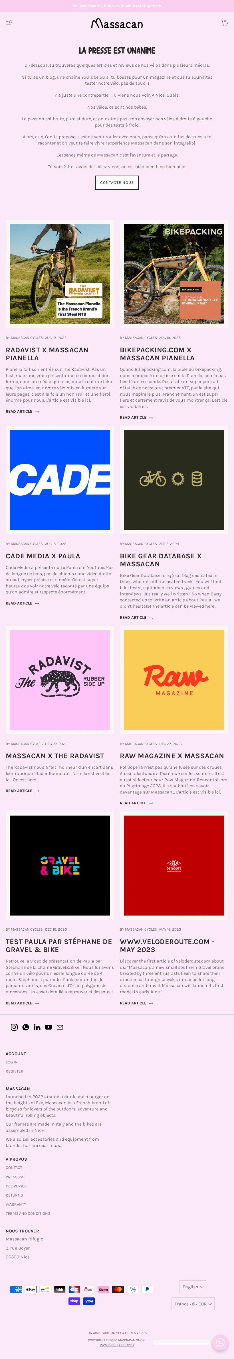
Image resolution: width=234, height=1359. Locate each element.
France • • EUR (191, 1304)
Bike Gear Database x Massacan (161, 560)
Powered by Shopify (117, 1345)
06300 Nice (18, 1257)
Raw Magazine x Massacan (172, 756)
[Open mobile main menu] (9, 23)
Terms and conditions (28, 1213)
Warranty (16, 1204)
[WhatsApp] (25, 1027)
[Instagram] (14, 1027)
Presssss (15, 1177)
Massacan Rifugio (24, 1239)
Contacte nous (117, 182)
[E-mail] (60, 1027)
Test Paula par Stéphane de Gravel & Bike (59, 945)
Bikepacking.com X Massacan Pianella (157, 354)
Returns (14, 1195)
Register (14, 1071)
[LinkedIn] (37, 1027)
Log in (12, 1062)
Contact (14, 1167)
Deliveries (16, 1186)
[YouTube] (48, 1027)
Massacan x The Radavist (55, 756)
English (190, 1286)
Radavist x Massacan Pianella (47, 354)
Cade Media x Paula (43, 556)
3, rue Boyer (18, 1248)
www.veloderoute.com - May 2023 (167, 945)
